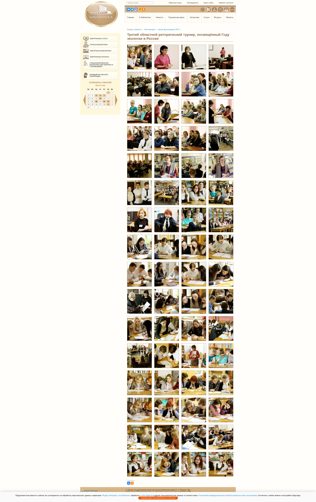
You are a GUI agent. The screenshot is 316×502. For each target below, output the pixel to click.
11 (92, 98)
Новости (159, 17)
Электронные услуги (99, 38)
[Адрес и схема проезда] (226, 9)
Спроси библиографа (99, 45)
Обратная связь (175, 3)
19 (96, 101)
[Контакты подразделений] (208, 9)
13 (100, 98)
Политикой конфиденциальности (213, 495)
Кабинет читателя (226, 3)
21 (104, 101)
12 (96, 98)
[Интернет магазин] (220, 9)
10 (88, 98)
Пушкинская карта (176, 17)
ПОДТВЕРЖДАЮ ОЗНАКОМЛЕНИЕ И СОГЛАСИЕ (158, 498)
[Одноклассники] (132, 483)
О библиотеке (145, 17)
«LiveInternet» (124, 495)
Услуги (206, 17)
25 (92, 104)
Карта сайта (208, 3)
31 (88, 107)
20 (100, 101)
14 (104, 98)
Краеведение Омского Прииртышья (99, 75)
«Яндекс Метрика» (109, 495)
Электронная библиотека (100, 51)
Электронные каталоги (99, 57)
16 (112, 98)
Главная (130, 17)
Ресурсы (217, 17)
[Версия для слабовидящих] (232, 9)
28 (104, 104)
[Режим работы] (202, 9)
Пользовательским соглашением (243, 495)
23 (112, 101)
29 (108, 104)
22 (108, 101)
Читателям (194, 17)
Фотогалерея (149, 29)
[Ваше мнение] (214, 9)
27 (100, 104)
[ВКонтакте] (128, 483)
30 (112, 104)
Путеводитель (192, 3)
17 (88, 101)
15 (108, 98)
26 (96, 104)
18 (92, 101)
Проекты (229, 17)
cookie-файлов (146, 495)
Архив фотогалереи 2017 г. (169, 29)
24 (88, 104)
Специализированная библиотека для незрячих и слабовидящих (101, 65)
